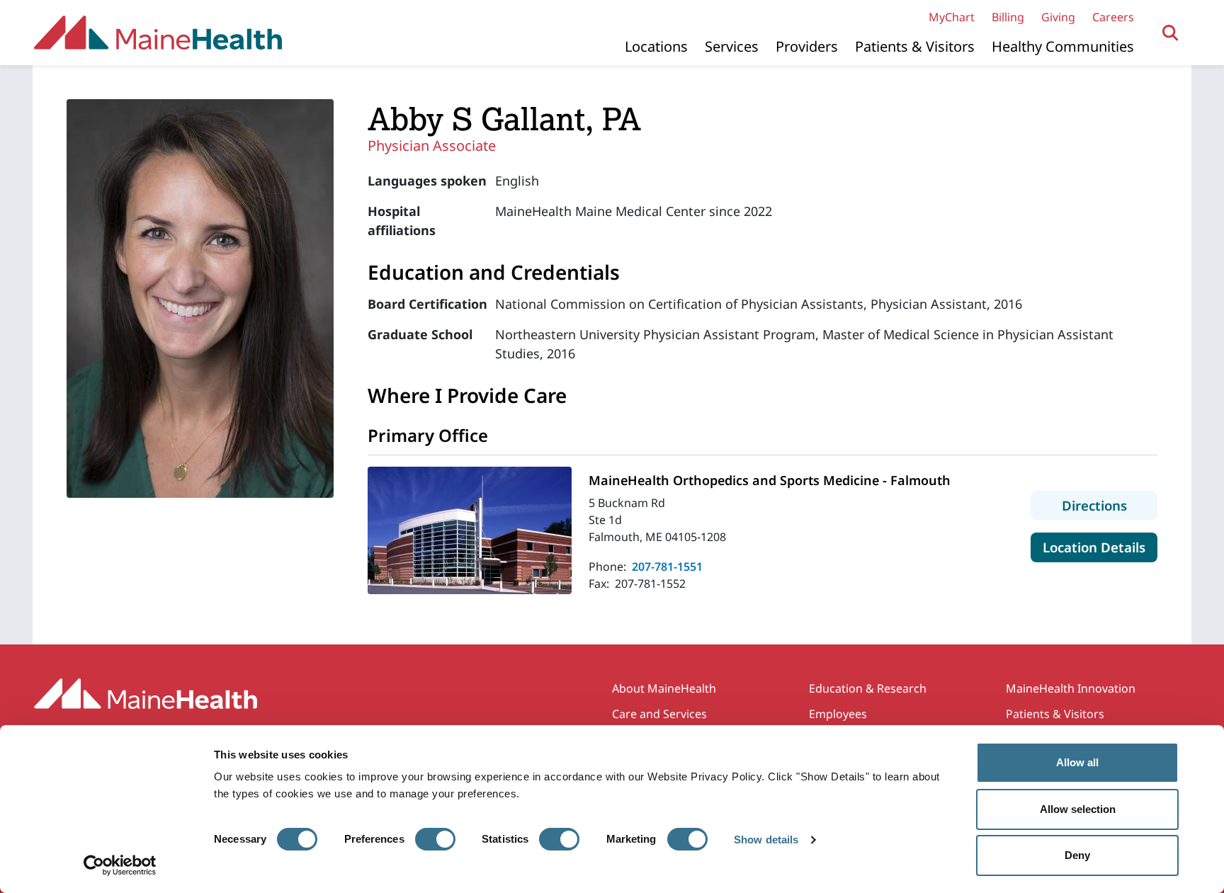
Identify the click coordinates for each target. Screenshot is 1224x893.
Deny (1077, 855)
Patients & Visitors (915, 46)
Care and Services (659, 714)
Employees (838, 714)
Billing (1008, 17)
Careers (1113, 17)
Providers (807, 46)
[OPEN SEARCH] (1170, 32)
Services (732, 46)
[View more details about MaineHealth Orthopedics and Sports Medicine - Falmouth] (470, 530)
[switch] (435, 839)
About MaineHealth (664, 688)
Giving (1058, 17)
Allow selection (1078, 809)
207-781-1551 (667, 566)
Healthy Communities (1063, 46)
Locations (656, 46)
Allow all (1077, 762)
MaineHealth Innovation (1070, 688)
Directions (1109, 505)
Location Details (1100, 546)
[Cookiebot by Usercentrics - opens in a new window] (120, 865)
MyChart (952, 17)
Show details (766, 840)
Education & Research (867, 688)
